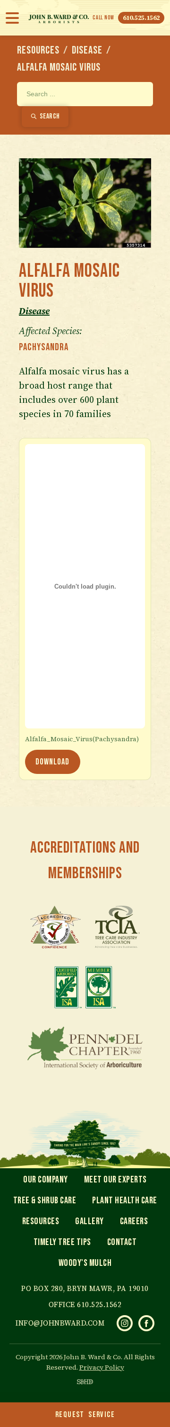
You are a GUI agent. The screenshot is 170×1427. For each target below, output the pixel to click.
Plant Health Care (124, 1200)
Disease (87, 50)
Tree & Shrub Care (44, 1200)
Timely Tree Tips (62, 1242)
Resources (38, 50)
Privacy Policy (101, 1367)
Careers (134, 1221)
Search (50, 116)
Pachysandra (43, 347)
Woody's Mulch (85, 1263)
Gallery (89, 1221)
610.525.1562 (141, 18)
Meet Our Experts (115, 1179)
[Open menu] (15, 18)
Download (52, 761)
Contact (122, 1242)
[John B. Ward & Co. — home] (58, 17)
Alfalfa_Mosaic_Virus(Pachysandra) (82, 739)
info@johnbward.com (60, 1323)
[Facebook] (146, 1323)
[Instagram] (125, 1323)
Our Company (45, 1179)
